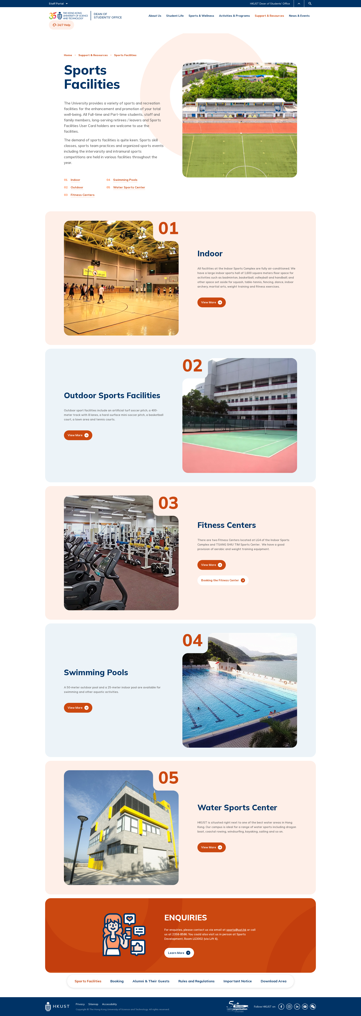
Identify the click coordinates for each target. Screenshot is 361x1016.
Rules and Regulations (196, 981)
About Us (155, 16)
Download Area (273, 981)
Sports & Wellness (201, 16)
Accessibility (109, 1004)
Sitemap (93, 1004)
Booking (117, 981)
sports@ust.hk (236, 930)
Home (68, 55)
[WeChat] (313, 1007)
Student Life (175, 16)
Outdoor (77, 187)
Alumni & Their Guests (151, 981)
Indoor (75, 180)
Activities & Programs (234, 16)
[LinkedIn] (297, 1007)
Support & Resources (269, 16)
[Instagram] (289, 1007)
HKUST (60, 1006)
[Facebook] (281, 1007)
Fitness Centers (83, 195)
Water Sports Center (129, 187)
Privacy (80, 1004)
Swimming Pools (125, 180)
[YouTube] (305, 1007)
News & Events (299, 16)
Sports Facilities (125, 55)
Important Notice (238, 981)
